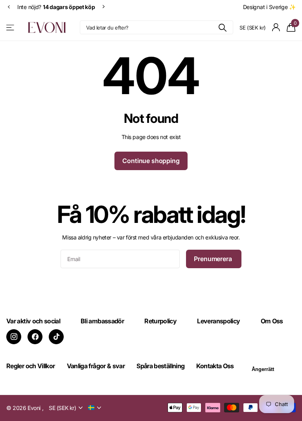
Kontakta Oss (215, 366)
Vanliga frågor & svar (96, 366)
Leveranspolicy (218, 321)
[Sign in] (276, 27)
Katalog (10, 27)
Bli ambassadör (102, 321)
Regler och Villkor (30, 366)
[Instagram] (13, 336)
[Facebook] (35, 336)
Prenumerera (213, 259)
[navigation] (8, 7)
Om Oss (272, 321)
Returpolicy (160, 321)
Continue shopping (150, 161)
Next (103, 6)
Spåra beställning (160, 366)
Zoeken (222, 27)
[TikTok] (56, 336)
